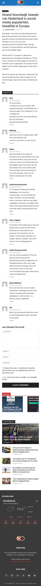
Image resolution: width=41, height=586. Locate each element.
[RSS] (18, 576)
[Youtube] (29, 576)
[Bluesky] (35, 576)
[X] (23, 576)
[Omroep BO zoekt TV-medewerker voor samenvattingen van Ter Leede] (6, 461)
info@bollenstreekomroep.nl (21, 561)
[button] (3, 3)
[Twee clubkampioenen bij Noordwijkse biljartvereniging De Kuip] (6, 481)
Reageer (11, 124)
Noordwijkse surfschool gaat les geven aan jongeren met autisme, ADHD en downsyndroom (24, 470)
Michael (12, 130)
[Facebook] (6, 576)
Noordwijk (5, 11)
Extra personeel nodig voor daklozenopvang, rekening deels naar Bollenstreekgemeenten (25, 450)
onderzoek (18, 42)
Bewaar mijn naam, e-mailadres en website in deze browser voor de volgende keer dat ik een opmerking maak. (18, 370)
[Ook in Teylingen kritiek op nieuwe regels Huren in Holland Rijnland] (20, 434)
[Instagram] (12, 575)
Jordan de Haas (9, 29)
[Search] (38, 3)
